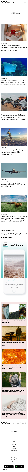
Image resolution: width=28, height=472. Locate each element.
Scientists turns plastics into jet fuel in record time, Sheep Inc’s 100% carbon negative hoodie (13, 183)
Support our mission (14, 450)
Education (14, 437)
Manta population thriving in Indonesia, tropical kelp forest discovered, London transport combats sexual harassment (14, 82)
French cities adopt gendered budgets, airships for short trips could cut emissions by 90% (13, 152)
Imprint (14, 461)
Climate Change (14, 431)
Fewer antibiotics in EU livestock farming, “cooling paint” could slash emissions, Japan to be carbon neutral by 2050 (14, 218)
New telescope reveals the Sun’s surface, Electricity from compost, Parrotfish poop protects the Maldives (12, 367)
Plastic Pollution (14, 433)
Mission (14, 444)
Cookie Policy (14, 460)
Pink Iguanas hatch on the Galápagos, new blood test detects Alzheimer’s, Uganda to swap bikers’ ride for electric (13, 117)
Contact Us (14, 448)
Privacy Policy (14, 458)
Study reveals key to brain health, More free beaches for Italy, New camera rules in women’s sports (14, 344)
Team (14, 446)
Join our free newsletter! (7, 237)
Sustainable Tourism (14, 435)
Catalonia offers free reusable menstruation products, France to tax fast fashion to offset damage (14, 47)
